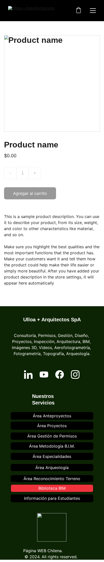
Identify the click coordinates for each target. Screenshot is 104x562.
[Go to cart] (78, 10)
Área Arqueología (52, 467)
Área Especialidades (52, 456)
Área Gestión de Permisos (52, 436)
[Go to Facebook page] (59, 374)
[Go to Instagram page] (75, 374)
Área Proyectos (52, 425)
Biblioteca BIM (52, 488)
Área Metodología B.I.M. (52, 446)
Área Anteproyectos (52, 415)
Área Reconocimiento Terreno (51, 478)
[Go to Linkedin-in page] (28, 374)
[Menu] (93, 10)
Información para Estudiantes (52, 498)
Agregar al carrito (30, 193)
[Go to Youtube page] (44, 374)
